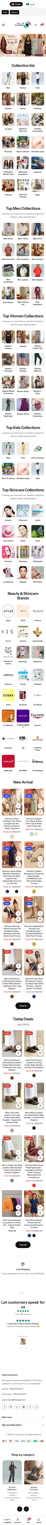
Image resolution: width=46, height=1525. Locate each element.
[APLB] (23, 611)
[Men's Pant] (37, 229)
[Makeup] (23, 572)
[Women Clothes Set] (37, 337)
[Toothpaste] (37, 552)
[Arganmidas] (37, 631)
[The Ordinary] (37, 761)
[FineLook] (23, 25)
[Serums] (8, 510)
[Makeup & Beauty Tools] (8, 162)
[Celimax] (8, 674)
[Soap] (37, 531)
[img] (23, 1311)
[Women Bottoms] (37, 359)
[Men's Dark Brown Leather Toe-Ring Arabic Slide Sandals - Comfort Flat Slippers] (34, 1043)
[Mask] (23, 531)
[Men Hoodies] (37, 270)
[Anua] (8, 611)
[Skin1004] (23, 761)
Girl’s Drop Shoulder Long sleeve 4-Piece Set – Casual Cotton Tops (12, 1224)
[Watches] (37, 162)
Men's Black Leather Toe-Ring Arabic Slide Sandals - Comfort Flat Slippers (34, 1116)
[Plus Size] (8, 142)
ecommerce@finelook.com (14, 1400)
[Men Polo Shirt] (8, 249)
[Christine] (23, 695)
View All (22, 1006)
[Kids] (37, 78)
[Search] (35, 25)
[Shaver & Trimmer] (23, 185)
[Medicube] (8, 761)
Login (5, 12)
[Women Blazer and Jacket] (8, 382)
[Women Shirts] (23, 382)
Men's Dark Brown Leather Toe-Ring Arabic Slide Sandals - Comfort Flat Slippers (34, 1064)
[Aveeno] (23, 631)
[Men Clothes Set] (23, 293)
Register (14, 12)
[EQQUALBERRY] (23, 716)
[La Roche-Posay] (37, 738)
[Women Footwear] (8, 359)
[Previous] (19, 1509)
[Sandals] (8, 119)
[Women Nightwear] (8, 404)
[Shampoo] (23, 552)
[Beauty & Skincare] (23, 119)
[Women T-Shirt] (37, 382)
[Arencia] (37, 611)
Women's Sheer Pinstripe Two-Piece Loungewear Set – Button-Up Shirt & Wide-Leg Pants (12, 823)
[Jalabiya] (8, 99)
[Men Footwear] (23, 249)
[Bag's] (37, 185)
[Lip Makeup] (8, 572)
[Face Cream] (8, 531)
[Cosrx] (8, 695)
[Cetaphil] (37, 674)
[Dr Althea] (37, 695)
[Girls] (23, 448)
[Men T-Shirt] (23, 229)
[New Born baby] (37, 142)
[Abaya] (23, 99)
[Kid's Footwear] (37, 448)
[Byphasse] (23, 652)
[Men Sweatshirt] (37, 293)
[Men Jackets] (23, 270)
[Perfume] (8, 185)
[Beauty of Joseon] (8, 652)
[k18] (23, 738)
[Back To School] (23, 142)
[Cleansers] (23, 510)
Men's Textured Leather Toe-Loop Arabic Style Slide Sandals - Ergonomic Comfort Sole (12, 1117)
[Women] (23, 78)
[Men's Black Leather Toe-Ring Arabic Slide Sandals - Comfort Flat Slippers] (34, 1096)
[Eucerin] (37, 716)
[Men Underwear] (8, 270)
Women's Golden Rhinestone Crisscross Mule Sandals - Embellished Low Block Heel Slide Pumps (34, 877)
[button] (25, 1293)
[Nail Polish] (37, 572)
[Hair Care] (8, 552)
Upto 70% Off (23, 1024)
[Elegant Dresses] (8, 337)
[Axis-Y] (8, 631)
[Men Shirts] (8, 229)
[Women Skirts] (23, 404)
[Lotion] (37, 510)
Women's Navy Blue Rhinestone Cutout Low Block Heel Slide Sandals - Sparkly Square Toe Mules (34, 983)
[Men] (8, 78)
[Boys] (8, 448)
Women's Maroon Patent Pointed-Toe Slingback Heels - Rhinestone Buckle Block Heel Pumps (12, 931)
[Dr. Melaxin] (8, 716)
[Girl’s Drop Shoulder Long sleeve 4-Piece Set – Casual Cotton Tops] (12, 1203)
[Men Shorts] (8, 293)
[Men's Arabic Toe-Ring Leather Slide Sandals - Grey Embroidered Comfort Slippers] (12, 1148)
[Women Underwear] (37, 404)
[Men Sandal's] (37, 249)
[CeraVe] (23, 674)
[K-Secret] (8, 738)
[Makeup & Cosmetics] (23, 162)
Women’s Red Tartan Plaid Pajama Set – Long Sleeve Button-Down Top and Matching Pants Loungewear (34, 1171)
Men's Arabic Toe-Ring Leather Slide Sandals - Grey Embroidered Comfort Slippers (12, 1169)
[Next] (26, 1509)
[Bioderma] (37, 652)
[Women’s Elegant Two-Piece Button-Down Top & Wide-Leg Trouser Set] (34, 802)
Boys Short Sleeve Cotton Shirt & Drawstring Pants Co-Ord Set (34, 1224)
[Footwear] (37, 99)
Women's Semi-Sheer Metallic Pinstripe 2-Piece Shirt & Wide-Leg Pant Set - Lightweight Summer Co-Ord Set (12, 877)
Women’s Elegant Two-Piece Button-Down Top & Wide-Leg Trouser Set (34, 822)
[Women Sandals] (23, 359)
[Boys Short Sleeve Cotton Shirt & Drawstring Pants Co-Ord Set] (34, 1203)
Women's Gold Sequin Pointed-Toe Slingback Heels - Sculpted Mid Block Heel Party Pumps (34, 931)
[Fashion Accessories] (37, 119)
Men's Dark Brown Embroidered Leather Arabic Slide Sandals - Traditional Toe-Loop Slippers (12, 983)
